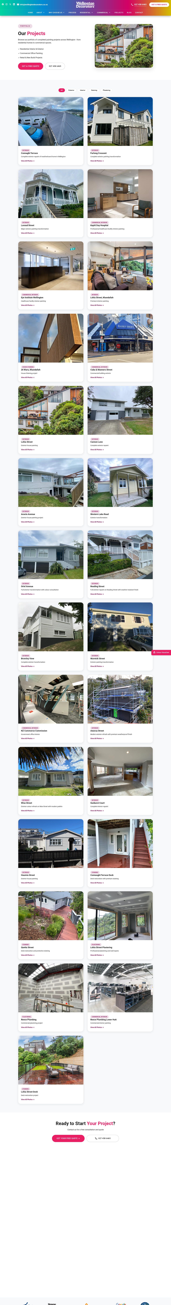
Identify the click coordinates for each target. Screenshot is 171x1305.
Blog (129, 12)
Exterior (71, 90)
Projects (119, 12)
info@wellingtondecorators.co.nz (34, 4)
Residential (85, 12)
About (39, 12)
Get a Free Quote (30, 66)
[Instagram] (6, 4)
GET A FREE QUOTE (159, 4)
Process (72, 12)
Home (30, 12)
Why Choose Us (55, 12)
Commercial (102, 12)
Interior (82, 90)
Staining (94, 90)
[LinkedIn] (14, 4)
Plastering (106, 90)
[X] (10, 4)
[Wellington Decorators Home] (85, 5)
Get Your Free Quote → (68, 1138)
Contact (139, 12)
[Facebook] (3, 4)
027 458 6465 (55, 66)
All (62, 90)
